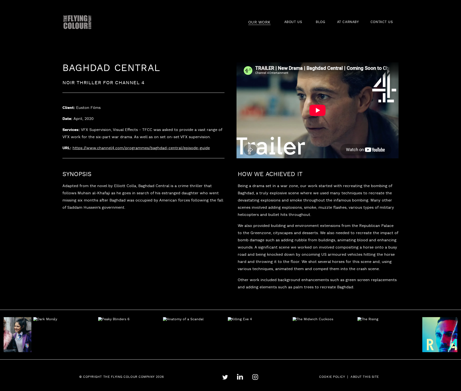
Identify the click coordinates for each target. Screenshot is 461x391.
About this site (365, 377)
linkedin (240, 377)
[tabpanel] (55, 334)
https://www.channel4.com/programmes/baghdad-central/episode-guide (141, 148)
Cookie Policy (332, 377)
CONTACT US (381, 22)
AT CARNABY (348, 22)
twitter (225, 377)
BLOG (320, 22)
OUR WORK (259, 22)
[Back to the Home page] (77, 22)
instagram (255, 377)
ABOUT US (293, 22)
